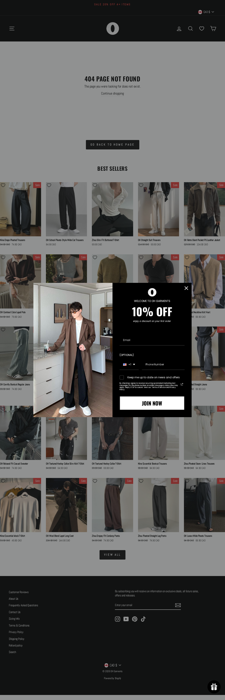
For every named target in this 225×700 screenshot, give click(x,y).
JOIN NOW (152, 403)
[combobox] (129, 364)
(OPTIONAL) (127, 355)
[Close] (186, 288)
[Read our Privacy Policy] (182, 384)
